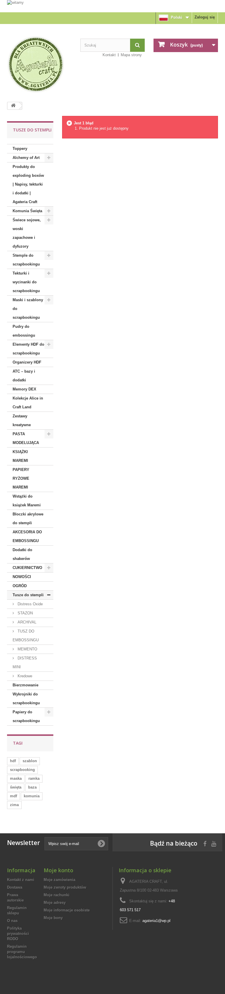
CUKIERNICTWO (27, 567)
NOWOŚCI (22, 577)
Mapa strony (131, 55)
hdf (13, 761)
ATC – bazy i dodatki (24, 375)
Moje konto (58, 870)
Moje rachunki (56, 895)
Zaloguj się (205, 17)
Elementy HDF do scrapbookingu (28, 348)
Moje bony (53, 918)
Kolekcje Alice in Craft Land (28, 402)
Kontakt (109, 55)
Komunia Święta (27, 211)
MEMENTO (26, 649)
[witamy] (112, 6)
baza (32, 787)
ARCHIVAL (26, 622)
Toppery (20, 148)
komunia (32, 796)
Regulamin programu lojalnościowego (22, 951)
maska (16, 778)
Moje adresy (55, 902)
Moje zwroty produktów (65, 887)
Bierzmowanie (25, 685)
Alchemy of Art (26, 157)
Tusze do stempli (28, 595)
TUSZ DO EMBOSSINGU (26, 635)
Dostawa (14, 887)
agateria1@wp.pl (156, 920)
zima (14, 805)
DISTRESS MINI (25, 662)
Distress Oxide (29, 604)
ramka (34, 778)
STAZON (24, 613)
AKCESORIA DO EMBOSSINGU (27, 536)
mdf (13, 796)
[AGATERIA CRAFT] (39, 64)
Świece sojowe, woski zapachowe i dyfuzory (27, 233)
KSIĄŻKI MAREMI (20, 456)
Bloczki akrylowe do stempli (28, 518)
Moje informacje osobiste (67, 910)
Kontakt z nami (20, 880)
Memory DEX (24, 389)
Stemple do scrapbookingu (26, 259)
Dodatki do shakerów (22, 554)
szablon (30, 761)
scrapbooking (22, 769)
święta (15, 787)
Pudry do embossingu (24, 330)
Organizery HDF (27, 362)
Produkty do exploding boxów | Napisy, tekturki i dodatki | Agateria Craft (28, 184)
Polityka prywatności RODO (18, 933)
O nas (12, 920)
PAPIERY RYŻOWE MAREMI (21, 478)
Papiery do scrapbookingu (26, 716)
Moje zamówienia (59, 880)
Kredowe (24, 676)
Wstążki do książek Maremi (27, 500)
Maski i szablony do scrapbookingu (28, 309)
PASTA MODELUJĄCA (26, 438)
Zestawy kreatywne (22, 420)
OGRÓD (20, 586)
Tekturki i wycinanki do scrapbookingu (26, 282)
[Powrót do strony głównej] (13, 105)
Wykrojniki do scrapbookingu (26, 698)
